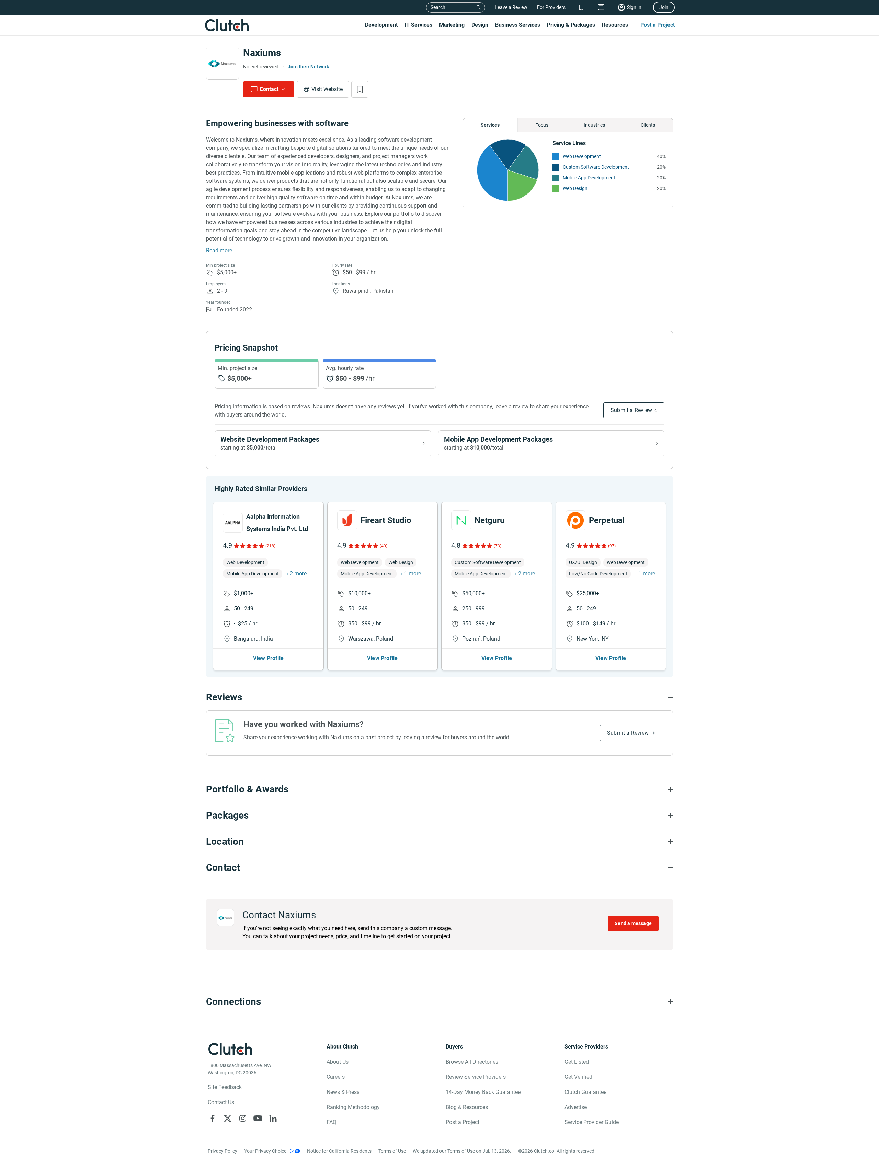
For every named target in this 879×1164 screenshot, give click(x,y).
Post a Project (657, 25)
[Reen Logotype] (233, 523)
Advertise (575, 1107)
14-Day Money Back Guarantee (483, 1092)
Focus (541, 125)
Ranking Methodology (353, 1107)
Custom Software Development (596, 167)
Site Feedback (225, 1087)
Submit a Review (631, 410)
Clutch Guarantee (585, 1092)
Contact (269, 89)
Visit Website (327, 89)
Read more (219, 250)
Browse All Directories (472, 1061)
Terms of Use (392, 1151)
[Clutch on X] (227, 1118)
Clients (648, 125)
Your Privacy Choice (265, 1151)
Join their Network (308, 66)
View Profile (268, 658)
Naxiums (262, 52)
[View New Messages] (601, 7)
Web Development (582, 156)
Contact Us (221, 1102)
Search (438, 7)
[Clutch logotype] (226, 25)
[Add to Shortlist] (360, 89)
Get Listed (576, 1061)
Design (479, 25)
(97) (612, 546)
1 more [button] (412, 573)
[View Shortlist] (581, 7)
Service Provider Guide (591, 1122)
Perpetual (607, 520)
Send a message (633, 923)
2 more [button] (298, 573)
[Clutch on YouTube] (258, 1118)
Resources (615, 25)
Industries (594, 125)
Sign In (634, 7)
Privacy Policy (222, 1151)
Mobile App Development (589, 177)
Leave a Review (511, 7)
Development (381, 25)
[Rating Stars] (248, 546)
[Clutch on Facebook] (212, 1118)
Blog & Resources (467, 1107)
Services (490, 125)
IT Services (418, 25)
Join (664, 7)
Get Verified (578, 1077)
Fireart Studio (386, 520)
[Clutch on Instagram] (243, 1118)
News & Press (343, 1092)
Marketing (452, 25)
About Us (338, 1061)
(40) (383, 546)
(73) (497, 546)
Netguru (489, 520)
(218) (270, 546)
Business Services (517, 25)
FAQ (331, 1122)
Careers (336, 1077)
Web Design (575, 188)
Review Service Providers (476, 1077)
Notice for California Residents (339, 1151)
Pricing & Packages (571, 25)
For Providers (551, 7)
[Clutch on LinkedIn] (273, 1118)
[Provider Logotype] (222, 63)
